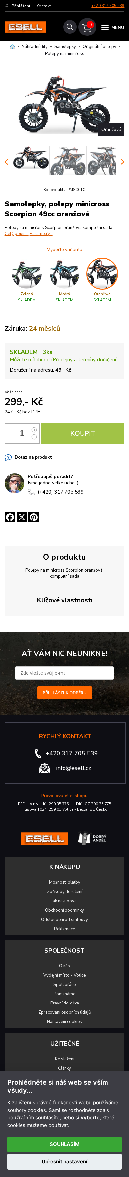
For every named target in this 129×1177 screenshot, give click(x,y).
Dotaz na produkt (33, 457)
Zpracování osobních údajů (64, 1012)
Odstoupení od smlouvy (64, 920)
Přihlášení (21, 6)
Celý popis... (17, 234)
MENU (117, 28)
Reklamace (64, 929)
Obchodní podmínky (64, 910)
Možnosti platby (64, 882)
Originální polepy (99, 47)
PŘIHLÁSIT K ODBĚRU (65, 693)
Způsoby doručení (64, 892)
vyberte (90, 1118)
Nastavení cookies (64, 1022)
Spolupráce (64, 985)
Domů (12, 46)
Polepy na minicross (64, 54)
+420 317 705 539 (107, 5)
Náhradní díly (35, 47)
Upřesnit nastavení (64, 1161)
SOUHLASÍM (65, 1144)
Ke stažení (64, 1059)
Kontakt (43, 6)
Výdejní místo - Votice (64, 975)
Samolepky (65, 47)
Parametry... (41, 234)
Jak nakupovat (64, 901)
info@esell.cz (73, 768)
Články (64, 1068)
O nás (64, 966)
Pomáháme (64, 994)
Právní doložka (64, 1003)
